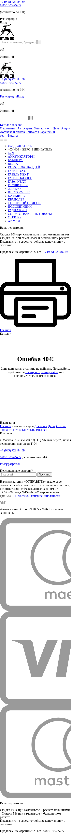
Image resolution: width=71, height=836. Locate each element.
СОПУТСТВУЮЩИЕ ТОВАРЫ (30, 213)
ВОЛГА (13, 163)
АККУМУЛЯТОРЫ (21, 156)
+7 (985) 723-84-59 (12, 1)
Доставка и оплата (12, 132)
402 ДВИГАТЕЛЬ (20, 146)
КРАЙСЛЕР (16, 199)
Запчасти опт (43, 128)
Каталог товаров (11, 124)
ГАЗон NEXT (17, 181)
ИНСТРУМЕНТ (19, 192)
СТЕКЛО (14, 217)
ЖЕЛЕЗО (14, 188)
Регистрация (8, 96)
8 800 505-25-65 (10, 5)
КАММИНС (16, 196)
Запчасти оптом (10, 429)
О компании (8, 128)
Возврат (41, 429)
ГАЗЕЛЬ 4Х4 (16, 171)
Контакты (32, 132)
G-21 (11, 153)
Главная (5, 426)
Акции (65, 128)
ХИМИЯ (14, 221)
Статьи (61, 426)
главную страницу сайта (41, 372)
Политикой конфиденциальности (37, 496)
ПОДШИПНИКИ (20, 206)
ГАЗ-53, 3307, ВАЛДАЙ (24, 167)
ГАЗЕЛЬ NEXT (18, 174)
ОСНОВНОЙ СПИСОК (24, 203)
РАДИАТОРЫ (17, 210)
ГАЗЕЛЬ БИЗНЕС (20, 178)
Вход (20, 96)
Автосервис (25, 128)
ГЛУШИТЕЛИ (18, 185)
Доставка (41, 426)
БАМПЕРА (15, 160)
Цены (56, 128)
